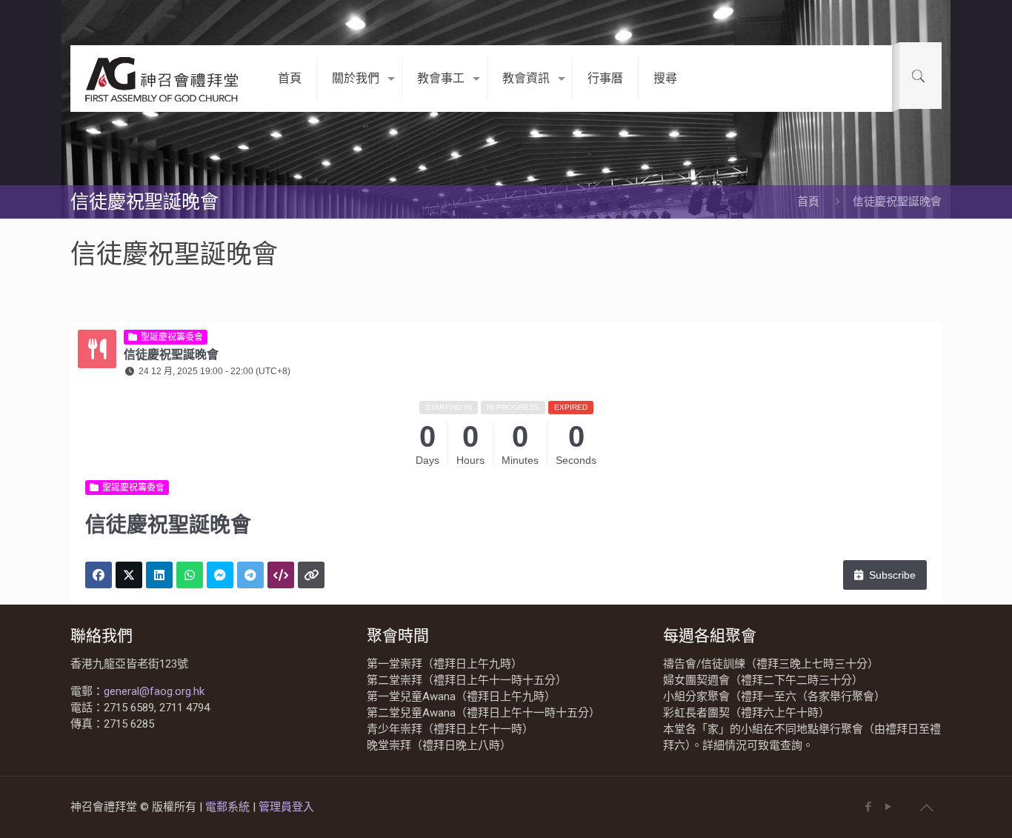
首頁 (808, 201)
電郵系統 (229, 807)
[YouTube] (888, 807)
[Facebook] (868, 807)
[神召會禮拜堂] (163, 78)
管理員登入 (286, 807)
